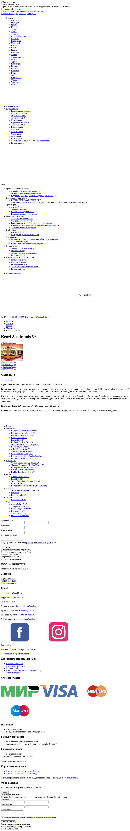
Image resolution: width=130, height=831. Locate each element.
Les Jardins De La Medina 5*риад (25, 433)
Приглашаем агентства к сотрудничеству (24, 670)
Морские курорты (19, 113)
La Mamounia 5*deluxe (20, 447)
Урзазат (9, 497)
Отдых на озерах (18, 115)
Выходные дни (17, 138)
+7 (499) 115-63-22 (25, 317)
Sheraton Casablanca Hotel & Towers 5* (27, 465)
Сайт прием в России (15, 666)
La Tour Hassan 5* (19, 483)
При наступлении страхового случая (27, 244)
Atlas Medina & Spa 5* (20, 449)
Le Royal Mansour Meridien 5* (24, 467)
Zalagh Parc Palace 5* (20, 506)
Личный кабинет (13, 273)
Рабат (8, 474)
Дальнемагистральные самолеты (25, 267)
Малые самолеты (18, 260)
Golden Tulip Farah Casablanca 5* (25, 463)
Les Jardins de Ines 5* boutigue (23, 458)
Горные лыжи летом (20, 122)
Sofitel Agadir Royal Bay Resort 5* (25, 490)
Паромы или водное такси (22, 212)
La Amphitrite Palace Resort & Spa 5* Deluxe (29, 486)
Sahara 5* (15, 493)
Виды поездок (12, 109)
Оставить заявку (18, 251)
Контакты (16, 9)
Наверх (5, 792)
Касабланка (11, 460)
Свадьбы (15, 129)
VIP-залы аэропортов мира (22, 221)
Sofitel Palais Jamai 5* (20, 516)
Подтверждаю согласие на (27, 542)
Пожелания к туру (9, 535)
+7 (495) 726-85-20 (42, 317)
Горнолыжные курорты (21, 111)
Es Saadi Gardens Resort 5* (22, 442)
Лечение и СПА (18, 118)
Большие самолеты (19, 264)
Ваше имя (5, 525)
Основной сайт (12, 668)
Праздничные (17, 127)
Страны (9, 18)
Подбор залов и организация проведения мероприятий (35, 225)
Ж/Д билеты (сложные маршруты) (26, 193)
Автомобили (16, 207)
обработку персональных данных (38, 542)
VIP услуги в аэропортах (22, 218)
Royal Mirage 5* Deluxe (21, 509)
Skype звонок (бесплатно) (12, 597)
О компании (6, 9)
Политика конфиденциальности (15, 654)
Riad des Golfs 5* (18, 495)
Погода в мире (17, 232)
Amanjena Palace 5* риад (21, 451)
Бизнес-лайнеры (18, 269)
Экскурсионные (18, 125)
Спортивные (16, 134)
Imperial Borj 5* (17, 440)
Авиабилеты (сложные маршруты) (26, 191)
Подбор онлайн (13, 106)
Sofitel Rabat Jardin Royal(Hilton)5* (26, 481)
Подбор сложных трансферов (24, 214)
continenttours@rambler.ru (11, 593)
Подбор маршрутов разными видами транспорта (32, 195)
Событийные (17, 132)
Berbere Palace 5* (18, 499)
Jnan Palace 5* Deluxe (20, 513)
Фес (8, 502)
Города (9, 426)
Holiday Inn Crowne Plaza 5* (23, 472)
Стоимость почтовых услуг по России (22, 771)
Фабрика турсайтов (27, 649)
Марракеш (10, 428)
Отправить (6, 547)
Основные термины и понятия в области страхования (34, 239)
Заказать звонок (8, 602)
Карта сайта (6, 645)
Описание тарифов (14, 673)
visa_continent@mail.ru (24, 615)
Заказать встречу (70, 778)
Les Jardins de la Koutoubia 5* (23, 435)
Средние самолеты (19, 262)
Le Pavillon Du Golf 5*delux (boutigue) (27, 456)
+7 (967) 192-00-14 (9, 317)
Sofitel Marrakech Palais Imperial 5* (25, 444)
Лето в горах (16, 120)
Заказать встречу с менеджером (24, 253)
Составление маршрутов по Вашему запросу (30, 141)
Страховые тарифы (19, 241)
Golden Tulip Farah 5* (20, 477)
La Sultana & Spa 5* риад (21, 454)
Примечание (6, 809)
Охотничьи (16, 136)
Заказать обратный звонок (22, 248)
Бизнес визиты (17, 143)
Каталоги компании (14, 664)
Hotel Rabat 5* (17, 479)
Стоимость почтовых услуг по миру (21, 773)
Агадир (9, 488)
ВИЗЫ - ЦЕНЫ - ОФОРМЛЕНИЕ (26, 200)
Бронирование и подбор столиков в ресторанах (31, 223)
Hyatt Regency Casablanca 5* (23, 470)
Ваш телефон (6, 530)
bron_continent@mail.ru (26, 606)
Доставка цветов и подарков (23, 228)
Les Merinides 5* (18, 511)
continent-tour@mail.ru (25, 619)
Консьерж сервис (18, 255)
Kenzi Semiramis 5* (19, 438)
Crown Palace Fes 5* (19, 504)
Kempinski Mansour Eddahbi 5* (24, 431)
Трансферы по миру (19, 209)
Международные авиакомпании (25, 234)
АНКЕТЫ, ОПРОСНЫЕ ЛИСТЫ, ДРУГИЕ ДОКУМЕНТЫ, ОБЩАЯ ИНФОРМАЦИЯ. (49, 202)
